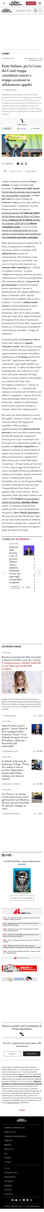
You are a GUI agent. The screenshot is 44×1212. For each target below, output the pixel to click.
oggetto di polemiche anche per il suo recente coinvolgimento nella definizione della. (21, 233)
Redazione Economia (14, 587)
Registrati (31, 1054)
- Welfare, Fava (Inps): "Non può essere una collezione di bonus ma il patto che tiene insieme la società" (22, 946)
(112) (40, 751)
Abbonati (31, 3)
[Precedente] (4, 572)
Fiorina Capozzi (9, 90)
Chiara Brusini (9, 716)
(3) (41, 715)
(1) (41, 813)
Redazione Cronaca (11, 784)
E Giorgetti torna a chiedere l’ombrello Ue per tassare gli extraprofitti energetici (21, 665)
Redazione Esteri (10, 751)
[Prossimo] (39, 572)
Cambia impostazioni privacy (15, 1136)
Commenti (9, 164)
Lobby (6, 53)
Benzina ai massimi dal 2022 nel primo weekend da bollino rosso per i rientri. (21, 658)
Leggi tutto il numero (21, 898)
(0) (29, 587)
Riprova (22, 1110)
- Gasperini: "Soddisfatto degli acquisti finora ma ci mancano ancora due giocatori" (21, 935)
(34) (40, 784)
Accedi (12, 1054)
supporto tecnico (13, 1102)
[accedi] (40, 3)
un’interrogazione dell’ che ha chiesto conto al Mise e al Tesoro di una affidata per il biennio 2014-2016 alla (21, 219)
